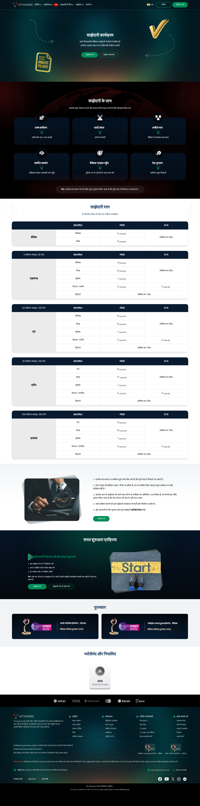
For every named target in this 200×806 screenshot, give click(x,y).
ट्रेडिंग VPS (109, 736)
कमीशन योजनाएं (110, 728)
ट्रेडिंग (37, 4)
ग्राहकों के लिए (66, 4)
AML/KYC (32, 779)
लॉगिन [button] (164, 4)
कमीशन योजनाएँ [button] (108, 55)
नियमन (179, 732)
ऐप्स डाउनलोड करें (146, 736)
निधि (73, 732)
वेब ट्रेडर (143, 724)
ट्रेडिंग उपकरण (77, 736)
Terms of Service (120, 790)
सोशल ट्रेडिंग (76, 728)
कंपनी (88, 4)
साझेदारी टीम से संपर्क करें (61, 586)
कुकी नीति (45, 779)
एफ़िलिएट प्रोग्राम (111, 721)
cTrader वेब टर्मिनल (147, 732)
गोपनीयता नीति (17, 779)
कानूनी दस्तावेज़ (182, 728)
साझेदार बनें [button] (89, 55)
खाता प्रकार (76, 721)
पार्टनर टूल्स (109, 724)
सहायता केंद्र (181, 721)
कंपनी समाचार (181, 724)
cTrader (143, 728)
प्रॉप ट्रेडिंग (76, 724)
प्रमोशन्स (50, 4)
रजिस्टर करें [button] (180, 4)
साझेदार (79, 4)
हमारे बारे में (180, 736)
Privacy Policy (108, 790)
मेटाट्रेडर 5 (144, 721)
